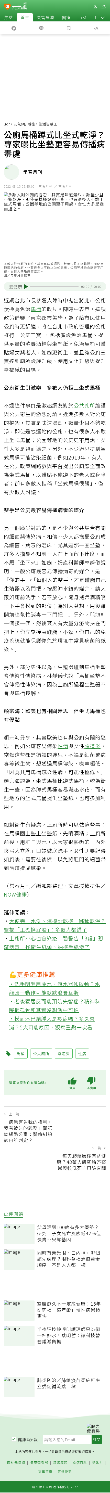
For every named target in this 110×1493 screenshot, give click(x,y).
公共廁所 (84, 405)
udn (7, 123)
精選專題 (60, 1463)
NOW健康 (15, 894)
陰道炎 (92, 746)
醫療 (66, 17)
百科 (82, 17)
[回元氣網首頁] (19, 6)
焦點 (8, 17)
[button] (103, 17)
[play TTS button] (26, 286)
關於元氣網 (16, 1463)
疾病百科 (80, 1463)
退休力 (97, 1463)
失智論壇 (45, 17)
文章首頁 (45, 1472)
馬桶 (36, 309)
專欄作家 (65, 1472)
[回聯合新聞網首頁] (7, 7)
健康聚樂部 (39, 1463)
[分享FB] (14, 27)
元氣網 (19, 123)
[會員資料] (95, 7)
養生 (24, 17)
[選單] (103, 7)
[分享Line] (41, 27)
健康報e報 (28, 1439)
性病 (63, 746)
